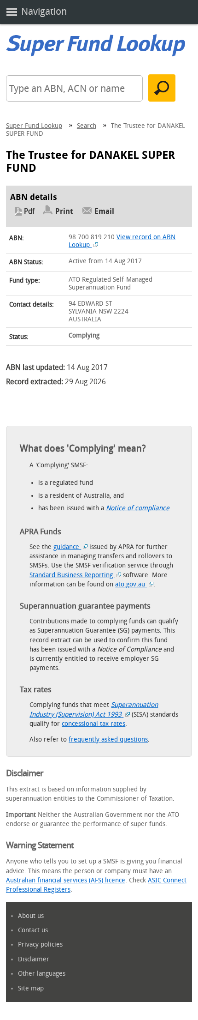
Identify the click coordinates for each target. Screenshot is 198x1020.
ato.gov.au (131, 584)
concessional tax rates (93, 724)
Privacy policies (40, 944)
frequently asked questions (108, 739)
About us (31, 916)
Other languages (41, 974)
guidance (67, 547)
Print (64, 211)
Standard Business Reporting (72, 575)
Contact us (33, 930)
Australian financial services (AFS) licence (65, 880)
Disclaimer (33, 959)
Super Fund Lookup (34, 126)
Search (86, 126)
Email (104, 211)
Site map (31, 988)
